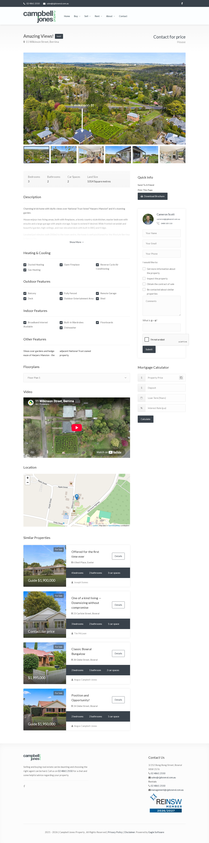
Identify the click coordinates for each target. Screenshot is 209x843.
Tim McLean (80, 633)
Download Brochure (154, 196)
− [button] (28, 482)
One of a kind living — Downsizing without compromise (86, 602)
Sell (86, 16)
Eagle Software (156, 832)
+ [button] (28, 478)
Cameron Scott (166, 214)
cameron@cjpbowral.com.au (168, 219)
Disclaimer (129, 832)
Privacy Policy (115, 832)
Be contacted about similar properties (160, 291)
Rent (97, 16)
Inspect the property (157, 278)
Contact (123, 16)
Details (118, 556)
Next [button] (177, 102)
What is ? (150, 320)
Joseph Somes (81, 582)
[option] (104, 99)
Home (67, 16)
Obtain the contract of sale (160, 284)
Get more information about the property (161, 270)
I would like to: (150, 262)
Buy (76, 16)
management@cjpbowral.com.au (167, 789)
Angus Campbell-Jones (85, 679)
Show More (76, 242)
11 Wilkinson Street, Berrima (42, 41)
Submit (149, 349)
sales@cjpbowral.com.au (58, 3)
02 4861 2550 (33, 3)
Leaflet (95, 525)
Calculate (145, 419)
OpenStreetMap (114, 525)
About (109, 16)
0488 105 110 (166, 223)
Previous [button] (32, 102)
